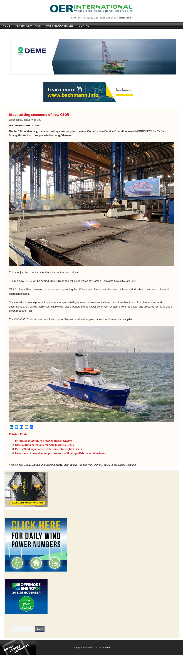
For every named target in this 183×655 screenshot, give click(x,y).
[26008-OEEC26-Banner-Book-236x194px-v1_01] (26, 613)
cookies (105, 647)
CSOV (27, 464)
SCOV (106, 464)
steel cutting (70, 464)
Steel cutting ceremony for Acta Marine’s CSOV (44, 444)
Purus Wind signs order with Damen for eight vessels (48, 449)
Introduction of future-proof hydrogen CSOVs (43, 440)
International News (51, 464)
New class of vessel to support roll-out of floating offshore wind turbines (60, 453)
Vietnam (131, 464)
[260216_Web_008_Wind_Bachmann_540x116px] (91, 101)
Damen (36, 464)
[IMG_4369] (91, 79)
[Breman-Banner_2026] (26, 509)
